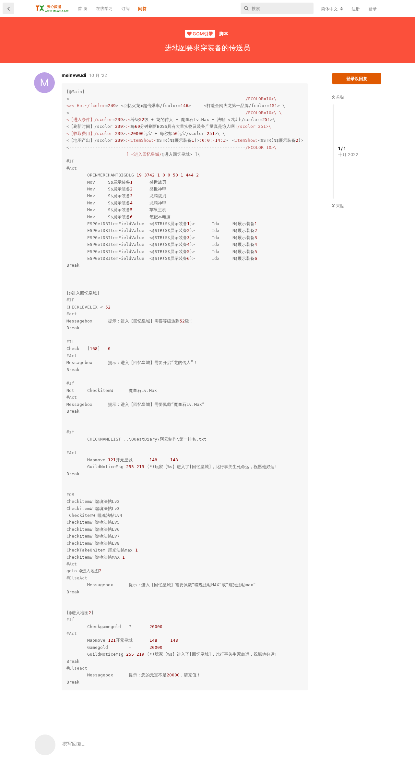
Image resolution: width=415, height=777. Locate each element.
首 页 (83, 8)
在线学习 (104, 8)
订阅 (125, 8)
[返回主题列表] (8, 8)
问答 (142, 8)
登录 (372, 8)
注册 (355, 8)
